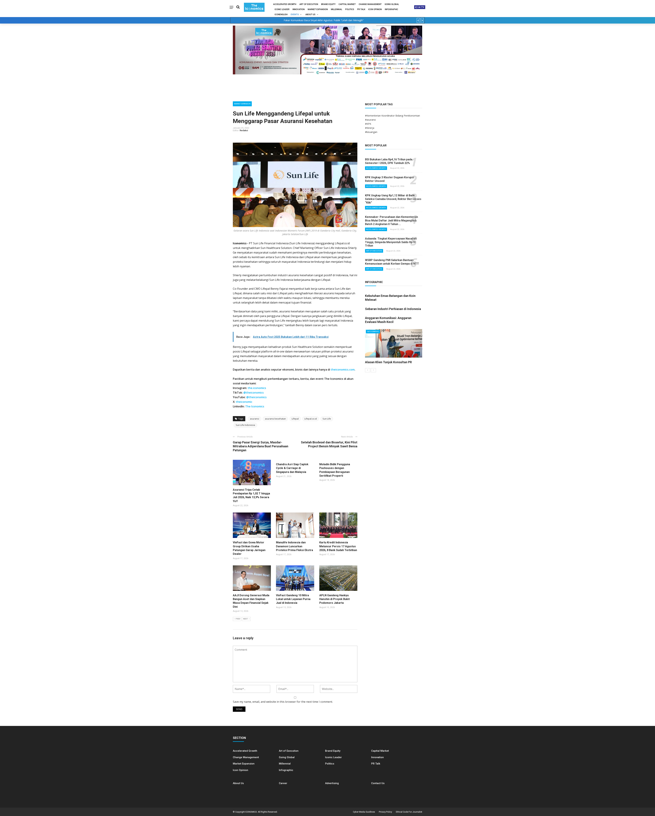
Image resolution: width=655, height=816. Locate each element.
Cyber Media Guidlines (364, 812)
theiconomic (244, 402)
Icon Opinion (375, 9)
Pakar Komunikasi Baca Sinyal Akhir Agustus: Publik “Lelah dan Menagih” (323, 20)
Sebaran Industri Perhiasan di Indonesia (393, 309)
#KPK (368, 123)
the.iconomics (257, 388)
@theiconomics (253, 392)
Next (245, 619)
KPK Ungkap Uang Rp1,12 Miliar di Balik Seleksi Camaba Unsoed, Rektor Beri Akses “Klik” (393, 199)
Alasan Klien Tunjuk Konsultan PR (388, 362)
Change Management (370, 4)
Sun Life (327, 418)
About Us (310, 14)
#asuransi (370, 119)
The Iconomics (254, 406)
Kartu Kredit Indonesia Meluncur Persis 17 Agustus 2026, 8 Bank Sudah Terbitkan (338, 546)
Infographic (286, 770)
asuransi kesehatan (275, 418)
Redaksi (244, 130)
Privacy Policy (385, 812)
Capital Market (347, 4)
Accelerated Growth (284, 4)
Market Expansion (318, 9)
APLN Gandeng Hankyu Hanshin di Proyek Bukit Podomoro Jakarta (334, 599)
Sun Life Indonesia (245, 425)
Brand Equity (328, 4)
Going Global (392, 4)
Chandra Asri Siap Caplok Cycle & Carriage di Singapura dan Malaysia (292, 468)
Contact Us (377, 783)
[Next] (373, 370)
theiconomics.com (343, 369)
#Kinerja (369, 127)
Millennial (336, 9)
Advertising (332, 783)
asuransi (254, 418)
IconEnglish (281, 14)
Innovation (299, 9)
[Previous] (367, 370)
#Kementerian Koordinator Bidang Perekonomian (392, 115)
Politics (349, 9)
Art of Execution (308, 4)
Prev (238, 619)
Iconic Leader (282, 9)
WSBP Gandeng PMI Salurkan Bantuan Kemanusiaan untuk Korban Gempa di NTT (392, 261)
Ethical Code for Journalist (409, 812)
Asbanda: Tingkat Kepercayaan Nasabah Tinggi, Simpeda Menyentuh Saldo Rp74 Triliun (391, 242)
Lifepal (295, 418)
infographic (391, 9)
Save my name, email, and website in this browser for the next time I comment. (283, 702)
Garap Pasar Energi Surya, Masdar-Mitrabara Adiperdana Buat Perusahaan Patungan (260, 446)
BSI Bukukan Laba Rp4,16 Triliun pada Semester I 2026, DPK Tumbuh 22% (388, 161)
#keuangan (371, 132)
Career (283, 783)
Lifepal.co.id (310, 418)
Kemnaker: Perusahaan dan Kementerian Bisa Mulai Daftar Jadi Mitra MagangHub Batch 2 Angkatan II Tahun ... (391, 220)
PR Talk (361, 9)
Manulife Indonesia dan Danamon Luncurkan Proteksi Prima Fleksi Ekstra (294, 546)
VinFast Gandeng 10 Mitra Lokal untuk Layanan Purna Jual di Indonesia (293, 599)
